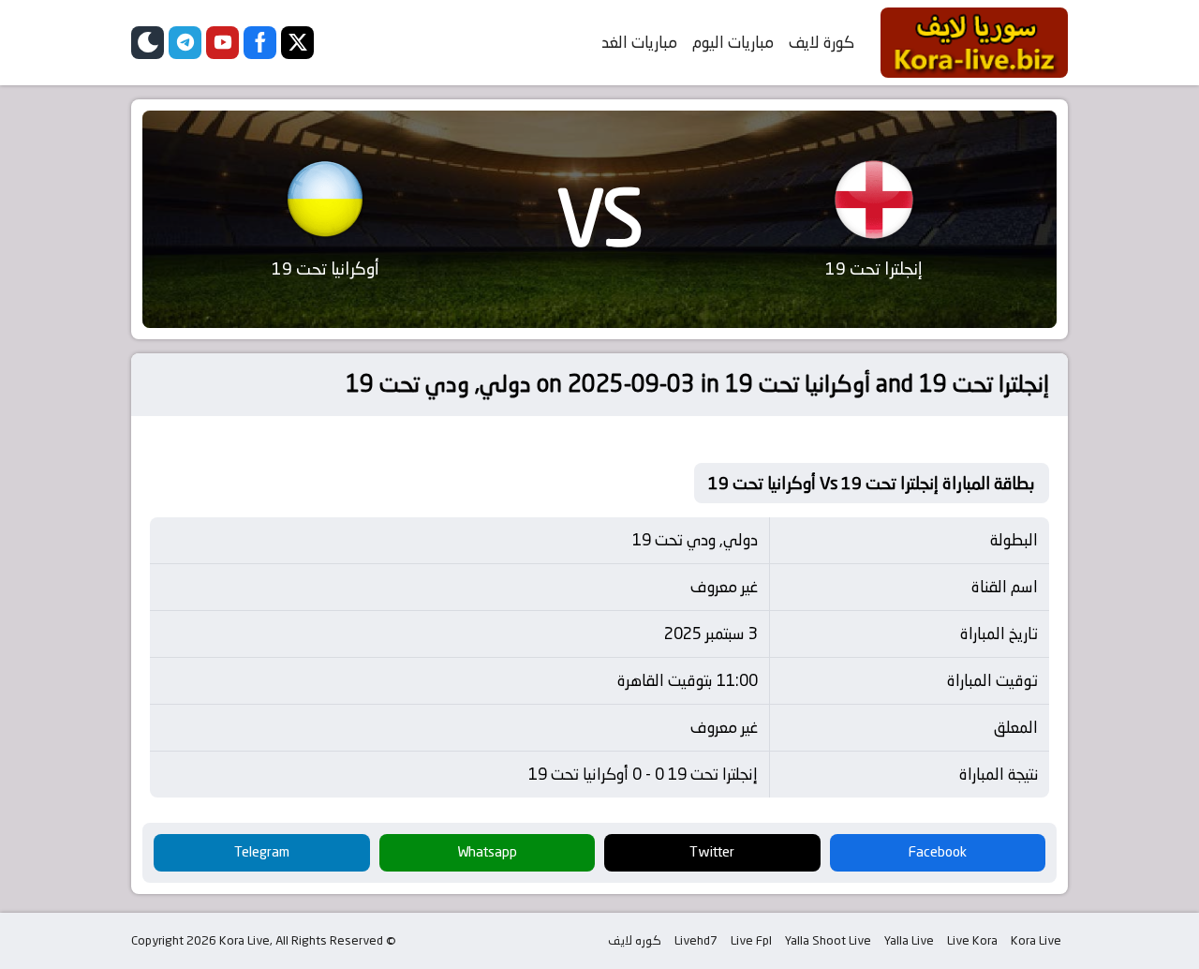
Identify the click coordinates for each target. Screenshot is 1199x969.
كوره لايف (634, 940)
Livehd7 (696, 940)
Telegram (261, 851)
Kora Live (1036, 940)
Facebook (938, 851)
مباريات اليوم (733, 42)
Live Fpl (751, 940)
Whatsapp (487, 851)
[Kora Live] (974, 42)
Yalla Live (909, 940)
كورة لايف (821, 42)
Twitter (711, 851)
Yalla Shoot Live (828, 940)
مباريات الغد (639, 42)
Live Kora (972, 940)
